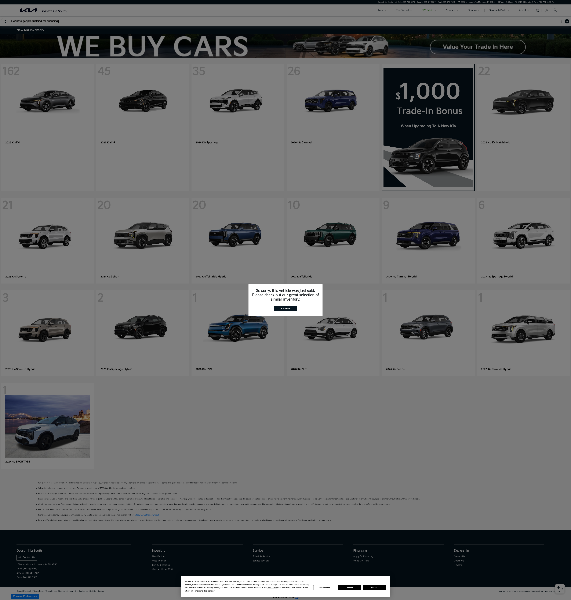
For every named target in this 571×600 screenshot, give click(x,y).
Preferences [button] (209, 591)
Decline (349, 588)
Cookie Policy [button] (272, 588)
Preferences (324, 588)
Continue (285, 308)
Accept (374, 588)
